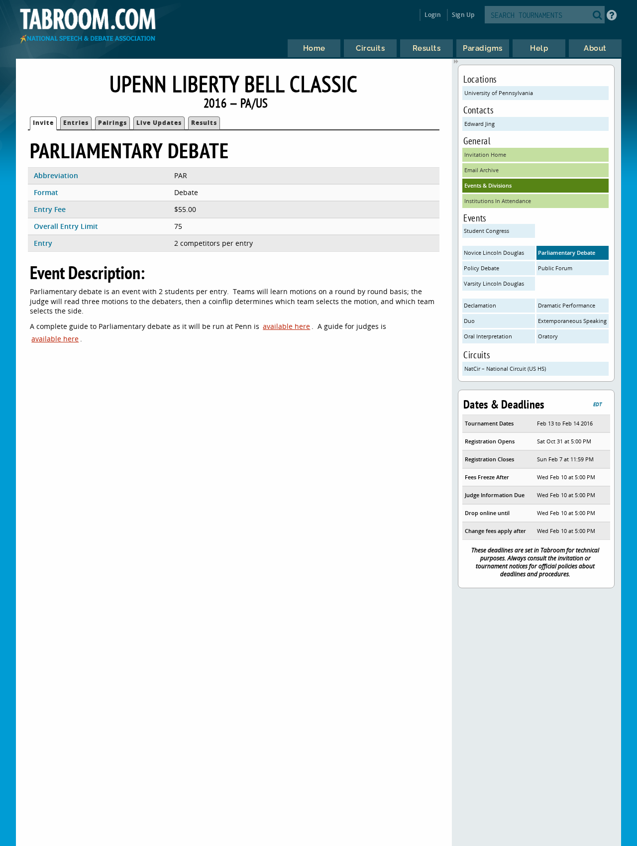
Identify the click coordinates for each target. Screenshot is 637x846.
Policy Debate (481, 268)
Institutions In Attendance (497, 201)
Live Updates (159, 122)
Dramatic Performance (566, 305)
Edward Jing (479, 123)
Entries (76, 122)
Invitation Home (485, 154)
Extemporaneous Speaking (572, 320)
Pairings (112, 122)
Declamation (480, 305)
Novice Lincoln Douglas (494, 252)
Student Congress (486, 230)
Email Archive (481, 170)
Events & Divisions (488, 185)
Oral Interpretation (488, 336)
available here (286, 326)
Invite (43, 122)
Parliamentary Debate (566, 252)
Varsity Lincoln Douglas (494, 283)
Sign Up (463, 14)
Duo (469, 320)
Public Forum (555, 268)
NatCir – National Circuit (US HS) (505, 368)
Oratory (548, 336)
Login (433, 14)
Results (204, 122)
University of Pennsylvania (498, 93)
